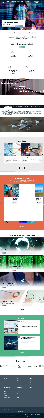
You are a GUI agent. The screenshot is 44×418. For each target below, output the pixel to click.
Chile (17, 395)
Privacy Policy (31, 414)
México (18, 399)
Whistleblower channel (20, 411)
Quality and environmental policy (21, 409)
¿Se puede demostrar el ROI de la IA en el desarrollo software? (28, 338)
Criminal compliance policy (30, 409)
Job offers (18, 380)
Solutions (5, 380)
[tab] (8, 107)
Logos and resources (7, 397)
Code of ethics (36, 409)
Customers (5, 395)
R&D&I (5, 391)
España (18, 389)
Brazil (17, 393)
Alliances (5, 393)
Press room (30, 382)
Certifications (6, 389)
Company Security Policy (37, 414)
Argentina (18, 391)
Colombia (18, 397)
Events (30, 384)
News (30, 380)
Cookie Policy (26, 414)
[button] (9, 1)
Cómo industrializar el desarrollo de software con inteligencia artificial (30, 322)
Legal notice (26, 416)
